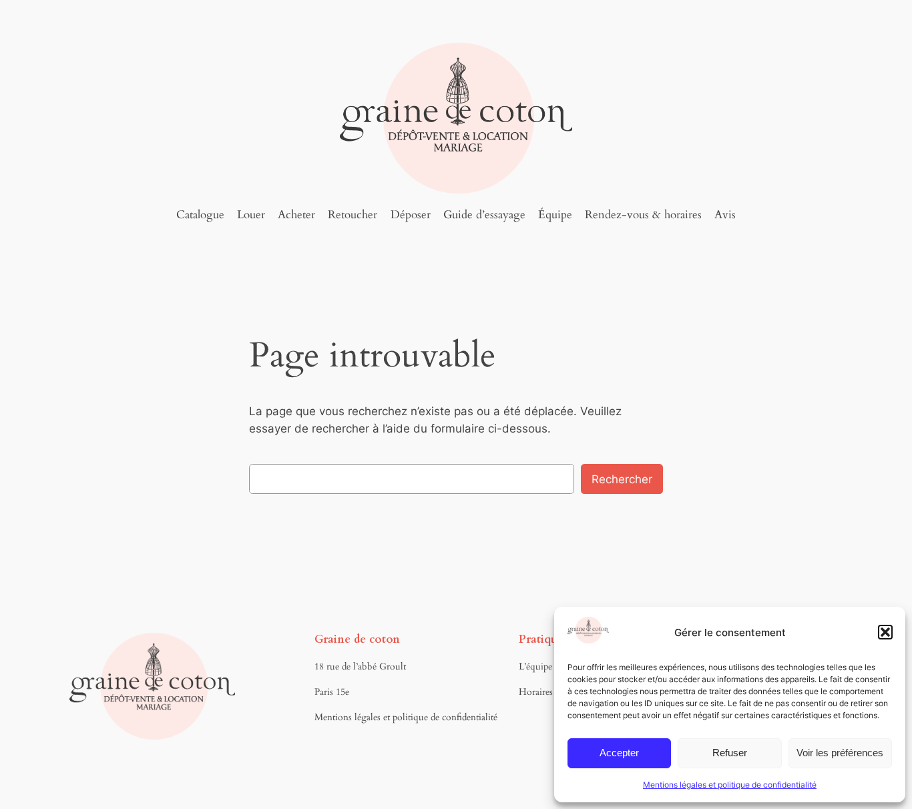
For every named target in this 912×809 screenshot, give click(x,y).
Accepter (619, 752)
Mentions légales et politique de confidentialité (730, 785)
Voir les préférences (839, 752)
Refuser (729, 752)
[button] (885, 632)
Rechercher (622, 479)
